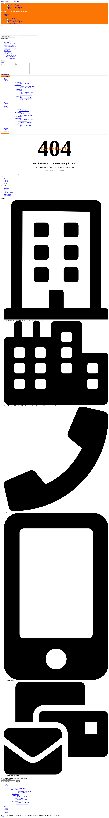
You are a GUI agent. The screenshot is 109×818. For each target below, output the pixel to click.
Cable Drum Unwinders (10, 46)
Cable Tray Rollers (8, 53)
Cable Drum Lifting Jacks (10, 43)
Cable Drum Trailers (9, 45)
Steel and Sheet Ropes (9, 58)
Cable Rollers (7, 51)
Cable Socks (7, 52)
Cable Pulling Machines (10, 48)
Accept (2, 816)
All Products (7, 41)
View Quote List (5, 74)
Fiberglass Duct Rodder (10, 55)
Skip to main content (15, 1)
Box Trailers (7, 42)
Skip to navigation (5, 1)
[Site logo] (9, 35)
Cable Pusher (7, 49)
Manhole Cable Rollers (9, 56)
